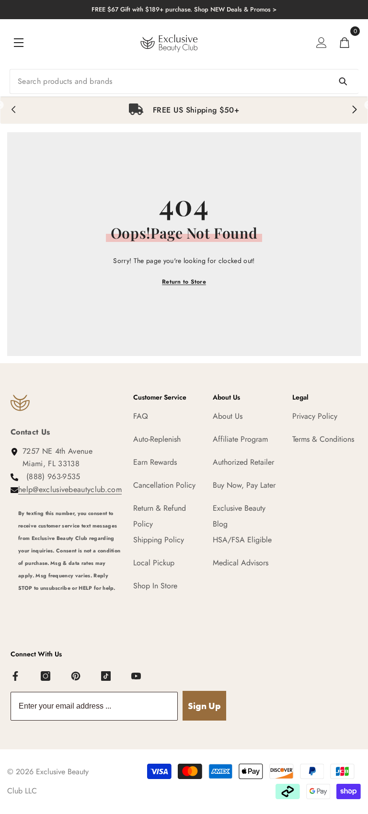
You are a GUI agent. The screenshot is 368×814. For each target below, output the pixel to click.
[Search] (184, 81)
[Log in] (321, 42)
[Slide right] (354, 110)
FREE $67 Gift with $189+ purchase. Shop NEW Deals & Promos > (184, 9)
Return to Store (184, 281)
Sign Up (204, 706)
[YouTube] (136, 676)
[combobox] (184, 81)
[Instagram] (46, 676)
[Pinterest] (76, 676)
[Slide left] (13, 110)
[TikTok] (106, 676)
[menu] (18, 42)
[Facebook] (15, 676)
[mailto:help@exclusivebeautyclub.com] (70, 606)
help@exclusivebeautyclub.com (70, 489)
